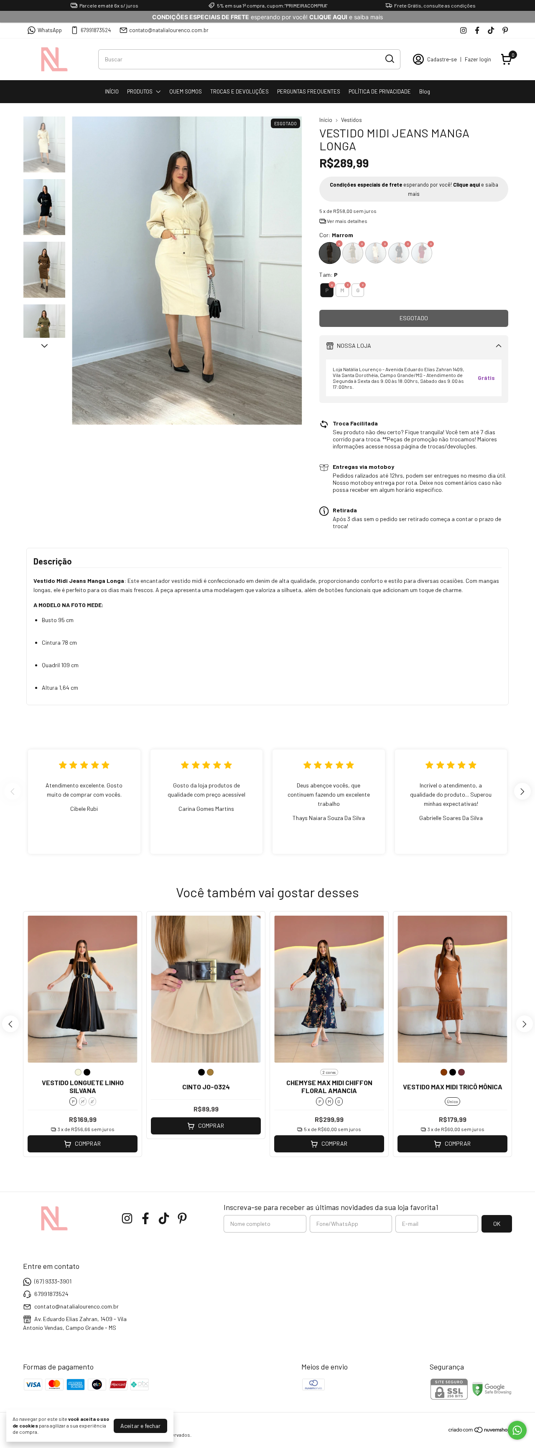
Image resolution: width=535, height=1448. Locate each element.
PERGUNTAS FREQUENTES (308, 91)
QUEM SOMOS (185, 91)
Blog (424, 91)
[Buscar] (389, 59)
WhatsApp (50, 30)
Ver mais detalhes (346, 221)
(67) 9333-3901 (52, 1281)
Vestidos (351, 119)
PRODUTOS (140, 91)
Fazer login (478, 59)
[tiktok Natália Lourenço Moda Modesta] (491, 30)
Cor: (336, 234)
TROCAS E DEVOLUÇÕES (239, 91)
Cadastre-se (442, 59)
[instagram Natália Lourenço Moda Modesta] (463, 30)
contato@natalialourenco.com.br (169, 30)
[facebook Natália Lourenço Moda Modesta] (477, 30)
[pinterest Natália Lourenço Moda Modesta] (505, 30)
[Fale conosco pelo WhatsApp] (517, 1430)
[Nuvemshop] (480, 1431)
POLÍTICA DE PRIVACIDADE (380, 91)
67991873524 (96, 30)
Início (325, 119)
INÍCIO (112, 91)
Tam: (328, 274)
